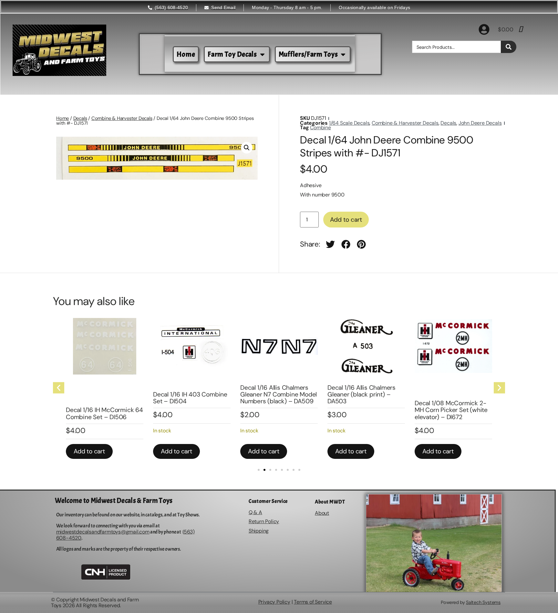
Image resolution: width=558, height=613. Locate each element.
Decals (80, 118)
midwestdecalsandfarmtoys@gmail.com (103, 531)
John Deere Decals (480, 123)
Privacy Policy (274, 601)
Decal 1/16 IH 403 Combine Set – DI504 (190, 397)
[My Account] (484, 29)
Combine (320, 127)
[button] (247, 147)
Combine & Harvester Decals (121, 118)
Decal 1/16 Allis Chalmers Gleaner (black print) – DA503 (361, 394)
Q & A (255, 512)
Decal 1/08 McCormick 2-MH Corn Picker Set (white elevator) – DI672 (451, 410)
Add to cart (346, 220)
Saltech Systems (483, 602)
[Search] (508, 47)
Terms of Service (313, 601)
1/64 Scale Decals (349, 123)
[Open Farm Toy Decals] (262, 54)
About (322, 513)
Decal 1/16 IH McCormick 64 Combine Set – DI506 (104, 413)
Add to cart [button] (89, 451)
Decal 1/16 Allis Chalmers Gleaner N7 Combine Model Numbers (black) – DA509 (278, 394)
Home (62, 118)
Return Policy (264, 521)
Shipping (259, 530)
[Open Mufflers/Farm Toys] (343, 54)
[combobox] (456, 47)
